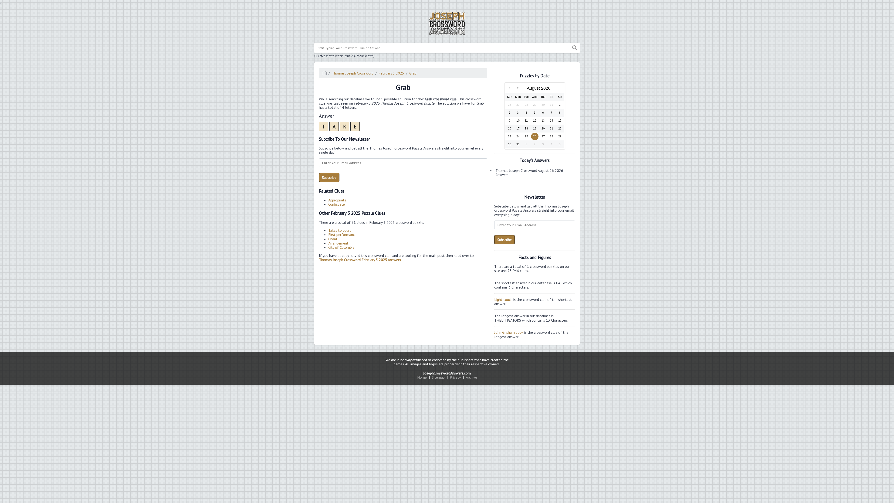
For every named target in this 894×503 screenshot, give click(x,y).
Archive (471, 377)
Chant (333, 239)
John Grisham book (508, 332)
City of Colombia (341, 247)
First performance (342, 234)
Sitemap (438, 377)
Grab (413, 73)
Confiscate (336, 204)
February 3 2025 (391, 73)
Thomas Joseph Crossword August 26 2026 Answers (529, 172)
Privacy (455, 377)
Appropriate (337, 200)
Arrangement (338, 243)
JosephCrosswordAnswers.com (447, 373)
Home (422, 377)
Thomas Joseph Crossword (352, 73)
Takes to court (339, 230)
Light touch (503, 299)
